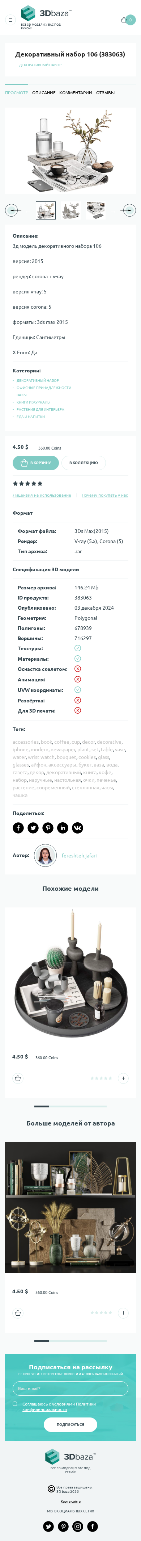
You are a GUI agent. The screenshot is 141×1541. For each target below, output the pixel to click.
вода (112, 765)
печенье (106, 780)
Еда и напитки (31, 417)
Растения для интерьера (40, 410)
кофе (105, 772)
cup (76, 742)
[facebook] (18, 828)
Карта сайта (71, 1501)
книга (90, 772)
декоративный (63, 772)
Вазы (22, 395)
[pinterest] (48, 828)
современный (53, 787)
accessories (26, 742)
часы (107, 787)
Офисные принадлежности (44, 388)
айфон (38, 765)
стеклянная (85, 787)
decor (88, 742)
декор (37, 772)
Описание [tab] (44, 92)
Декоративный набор (40, 65)
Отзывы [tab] (105, 92)
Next (113, 210)
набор (20, 780)
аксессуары (62, 765)
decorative (109, 742)
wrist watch (41, 757)
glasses (21, 765)
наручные (40, 780)
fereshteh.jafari (79, 856)
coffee (61, 742)
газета (20, 772)
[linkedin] (62, 828)
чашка (20, 795)
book (46, 742)
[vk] (77, 828)
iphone (21, 749)
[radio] (15, 483)
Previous (27, 210)
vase (120, 749)
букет (84, 765)
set (95, 749)
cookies (87, 757)
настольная (67, 780)
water (19, 757)
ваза (99, 765)
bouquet (66, 757)
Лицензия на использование (42, 495)
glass (103, 757)
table (107, 749)
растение (23, 787)
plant (83, 749)
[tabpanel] (70, 491)
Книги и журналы (34, 402)
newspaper (63, 749)
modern (39, 749)
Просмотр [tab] (16, 92)
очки (88, 780)
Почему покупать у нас (105, 495)
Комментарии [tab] (75, 92)
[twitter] (33, 828)
